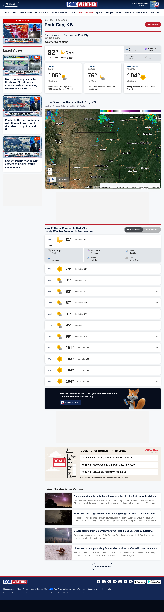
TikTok (125, 581)
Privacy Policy (22, 589)
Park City (57, 20)
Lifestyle (109, 12)
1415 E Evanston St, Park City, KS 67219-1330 (107, 457)
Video (118, 12)
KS (51, 20)
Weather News (25, 12)
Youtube (115, 581)
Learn (73, 12)
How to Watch (41, 12)
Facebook (98, 581)
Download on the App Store (140, 582)
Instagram (109, 581)
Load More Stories (103, 566)
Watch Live (10, 12)
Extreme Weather (59, 12)
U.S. (46, 20)
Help (109, 589)
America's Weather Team (136, 12)
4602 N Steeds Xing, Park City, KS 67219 (104, 472)
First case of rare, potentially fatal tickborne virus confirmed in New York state (115, 548)
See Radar (153, 25)
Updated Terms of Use (38, 589)
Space (99, 12)
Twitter (104, 581)
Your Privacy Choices (62, 589)
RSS (131, 581)
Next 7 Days (151, 230)
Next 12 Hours (133, 230)
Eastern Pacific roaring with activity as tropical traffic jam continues (21, 164)
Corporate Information (96, 589)
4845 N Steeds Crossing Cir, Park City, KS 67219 (108, 464)
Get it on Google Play (154, 582)
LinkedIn (120, 581)
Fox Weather (82, 4)
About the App (8, 589)
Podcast (155, 12)
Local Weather (86, 12)
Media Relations (79, 589)
